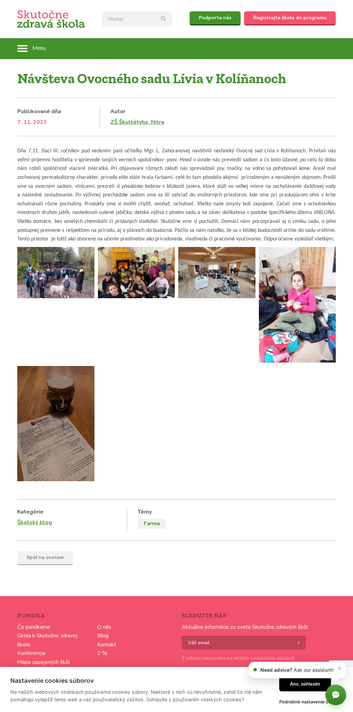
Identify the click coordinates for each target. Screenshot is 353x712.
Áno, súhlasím (305, 684)
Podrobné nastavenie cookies (311, 701)
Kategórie (30, 512)
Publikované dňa (39, 111)
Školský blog (34, 522)
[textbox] (137, 18)
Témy (145, 512)
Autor (117, 111)
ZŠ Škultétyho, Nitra (137, 122)
